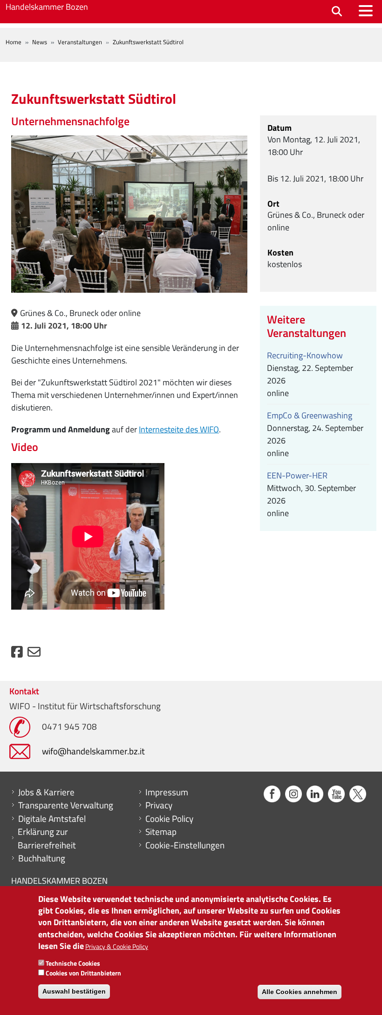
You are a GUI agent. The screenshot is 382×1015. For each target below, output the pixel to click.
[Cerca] (337, 11)
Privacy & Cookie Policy (116, 946)
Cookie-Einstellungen (185, 845)
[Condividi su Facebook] (17, 654)
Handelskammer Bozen (47, 6)
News (39, 42)
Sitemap (161, 831)
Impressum (166, 792)
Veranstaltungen (80, 42)
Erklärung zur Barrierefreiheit (47, 838)
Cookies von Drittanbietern (83, 973)
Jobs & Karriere (46, 792)
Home (13, 42)
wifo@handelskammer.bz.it (93, 751)
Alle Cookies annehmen (299, 991)
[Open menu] (365, 10)
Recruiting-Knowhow (305, 355)
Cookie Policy (169, 818)
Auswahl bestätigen (74, 991)
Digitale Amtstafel (52, 818)
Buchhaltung (41, 858)
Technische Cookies (73, 963)
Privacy (158, 805)
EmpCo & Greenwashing (309, 415)
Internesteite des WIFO (179, 429)
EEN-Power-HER (297, 475)
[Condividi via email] (34, 654)
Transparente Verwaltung (65, 805)
